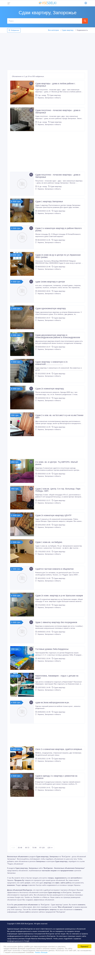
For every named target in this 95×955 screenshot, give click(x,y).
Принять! (84, 946)
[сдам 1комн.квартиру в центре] (22, 291)
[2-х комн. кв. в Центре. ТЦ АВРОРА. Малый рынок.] (22, 471)
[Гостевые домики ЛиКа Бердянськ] (22, 658)
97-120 (42, 848)
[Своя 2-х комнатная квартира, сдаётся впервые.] (22, 758)
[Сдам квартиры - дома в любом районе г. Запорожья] (22, 92)
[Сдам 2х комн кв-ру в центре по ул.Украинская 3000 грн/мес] (22, 264)
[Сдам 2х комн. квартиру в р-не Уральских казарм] (22, 604)
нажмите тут (34, 941)
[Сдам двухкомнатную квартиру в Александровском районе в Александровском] (22, 344)
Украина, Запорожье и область (49, 98)
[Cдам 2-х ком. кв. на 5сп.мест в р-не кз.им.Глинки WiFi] (22, 424)
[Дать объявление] (86, 3)
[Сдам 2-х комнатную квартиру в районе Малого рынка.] (22, 237)
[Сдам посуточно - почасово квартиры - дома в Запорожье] (22, 119)
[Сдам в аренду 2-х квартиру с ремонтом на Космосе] (22, 785)
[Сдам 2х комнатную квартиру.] (22, 397)
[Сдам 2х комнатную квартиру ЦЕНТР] (22, 524)
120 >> (50, 848)
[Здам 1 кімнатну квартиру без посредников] (22, 631)
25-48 (20, 848)
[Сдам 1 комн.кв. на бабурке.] (22, 551)
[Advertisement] (47, 51)
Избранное (15, 30)
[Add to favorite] (31, 83)
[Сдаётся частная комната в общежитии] (22, 578)
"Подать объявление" (15, 864)
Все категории (53, 30)
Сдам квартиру (67, 30)
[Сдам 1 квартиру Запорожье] (22, 210)
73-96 (34, 848)
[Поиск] (85, 21)
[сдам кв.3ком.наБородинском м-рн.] (22, 711)
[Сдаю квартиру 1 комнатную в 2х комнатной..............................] (22, 371)
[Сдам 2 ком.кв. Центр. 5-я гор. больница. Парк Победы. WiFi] (22, 498)
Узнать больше (41, 952)
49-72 (27, 848)
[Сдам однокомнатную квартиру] (22, 317)
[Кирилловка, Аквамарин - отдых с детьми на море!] (22, 685)
